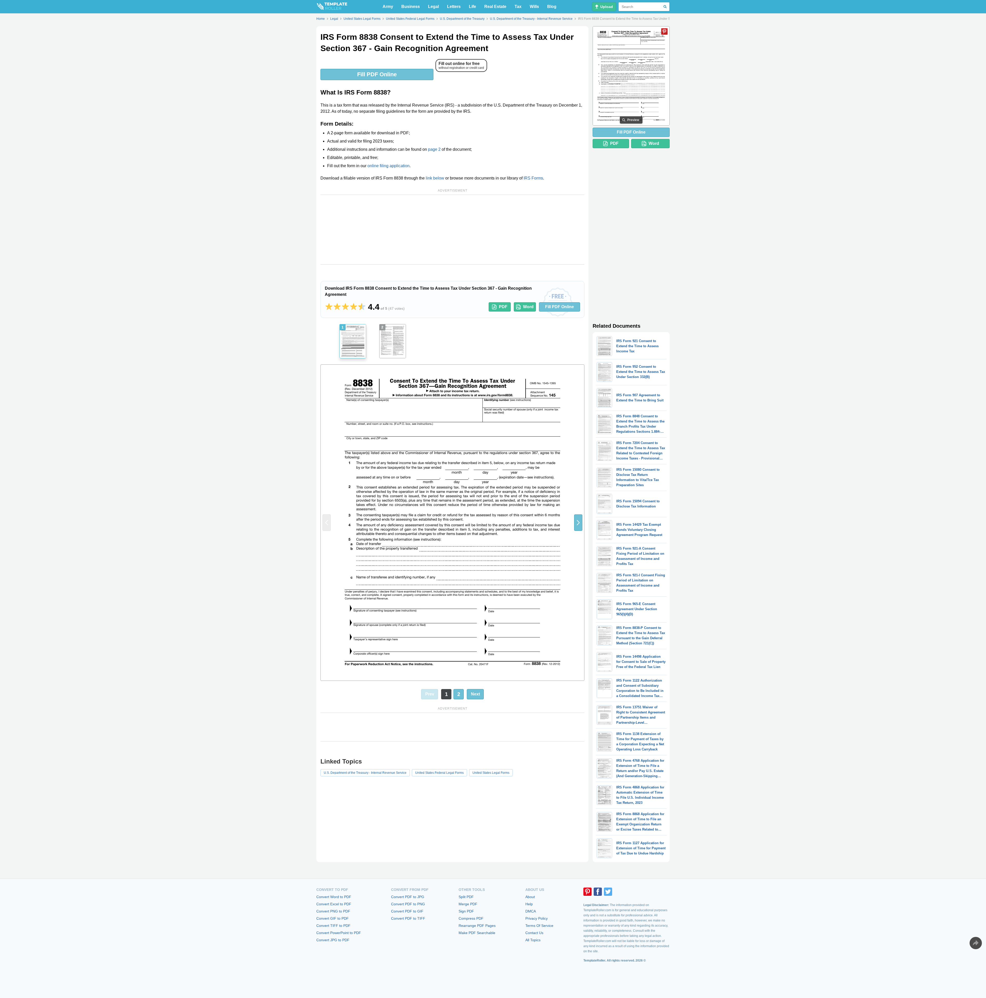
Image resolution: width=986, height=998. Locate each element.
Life (472, 6)
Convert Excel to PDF (333, 904)
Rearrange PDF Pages (477, 926)
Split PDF (466, 897)
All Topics (533, 940)
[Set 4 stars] (353, 307)
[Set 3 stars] (345, 307)
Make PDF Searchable (477, 933)
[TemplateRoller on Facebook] (598, 892)
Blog (551, 6)
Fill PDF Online (377, 74)
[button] (578, 522)
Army (388, 6)
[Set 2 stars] (337, 307)
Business (410, 6)
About (530, 897)
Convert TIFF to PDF (333, 926)
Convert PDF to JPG (407, 897)
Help (529, 904)
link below (435, 178)
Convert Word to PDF (333, 897)
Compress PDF (471, 918)
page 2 (434, 149)
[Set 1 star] (329, 307)
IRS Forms (533, 178)
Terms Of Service (539, 926)
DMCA (530, 911)
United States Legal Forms (490, 773)
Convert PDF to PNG (408, 904)
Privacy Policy (536, 918)
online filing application (388, 166)
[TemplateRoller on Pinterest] (587, 892)
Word (528, 307)
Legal (433, 6)
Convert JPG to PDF (332, 940)
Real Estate (495, 6)
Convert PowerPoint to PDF (338, 933)
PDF (503, 307)
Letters (454, 6)
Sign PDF (466, 911)
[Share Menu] (976, 943)
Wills (534, 6)
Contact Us (534, 933)
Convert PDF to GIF (407, 911)
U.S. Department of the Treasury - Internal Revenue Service (365, 773)
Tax (518, 6)
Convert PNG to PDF (333, 911)
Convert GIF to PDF (332, 918)
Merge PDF (468, 904)
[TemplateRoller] (331, 7)
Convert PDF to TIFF (408, 918)
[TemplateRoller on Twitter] (608, 892)
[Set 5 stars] (362, 307)
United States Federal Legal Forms (439, 773)
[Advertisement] (452, 229)
